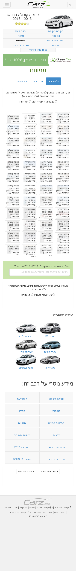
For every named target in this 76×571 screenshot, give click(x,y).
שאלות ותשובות (20, 45)
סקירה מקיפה (55, 31)
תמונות (20, 40)
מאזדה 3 (50, 367)
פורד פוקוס (50, 352)
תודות (8, 507)
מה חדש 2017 (22, 447)
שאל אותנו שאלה (49, 471)
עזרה (15, 507)
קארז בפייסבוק (61, 507)
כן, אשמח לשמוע (43, 295)
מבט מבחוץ (38, 81)
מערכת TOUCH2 (22, 459)
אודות (32, 507)
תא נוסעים (22, 81)
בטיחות (56, 35)
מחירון (20, 35)
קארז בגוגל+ (42, 507)
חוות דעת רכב (38, 3)
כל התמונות (53, 81)
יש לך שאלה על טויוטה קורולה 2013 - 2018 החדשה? (42, 266)
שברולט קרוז (26, 352)
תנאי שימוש (59, 512)
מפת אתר (14, 512)
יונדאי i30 (50, 336)
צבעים (55, 45)
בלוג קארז (26, 512)
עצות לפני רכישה (38, 50)
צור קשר (23, 507)
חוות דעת (20, 31)
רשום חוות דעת (25, 471)
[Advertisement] (38, 542)
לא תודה (24, 101)
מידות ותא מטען (56, 459)
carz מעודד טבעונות (42, 512)
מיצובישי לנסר (26, 336)
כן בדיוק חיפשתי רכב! (43, 101)
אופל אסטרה (26, 367)
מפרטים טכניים (55, 40)
